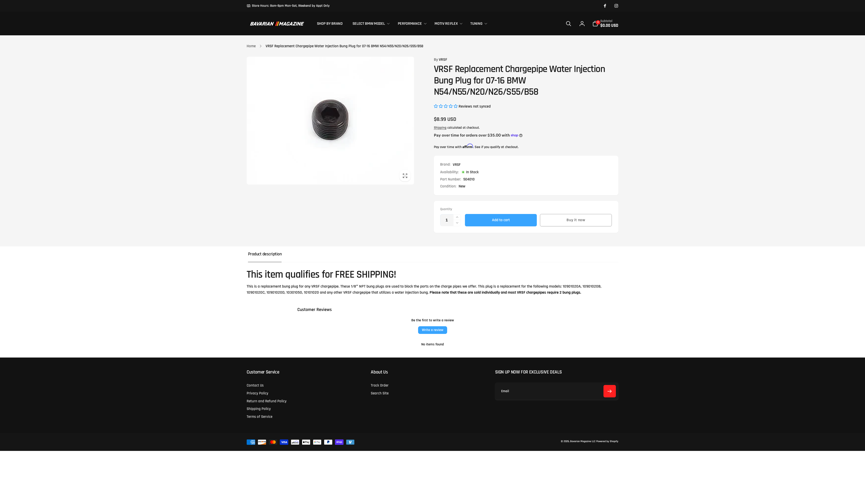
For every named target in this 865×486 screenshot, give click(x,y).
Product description (265, 254)
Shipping (440, 128)
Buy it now (576, 220)
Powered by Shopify (607, 441)
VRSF (440, 59)
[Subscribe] (609, 391)
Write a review (432, 330)
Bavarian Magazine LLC (582, 441)
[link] (288, 6)
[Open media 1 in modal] (330, 120)
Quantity (446, 209)
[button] (370, 23)
